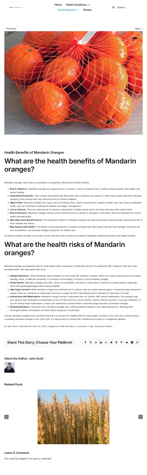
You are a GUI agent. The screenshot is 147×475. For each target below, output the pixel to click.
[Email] (137, 342)
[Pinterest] (121, 342)
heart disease (16, 223)
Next (137, 28)
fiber (72, 202)
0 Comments (81, 326)
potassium (94, 213)
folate (107, 213)
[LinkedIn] (101, 342)
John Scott (12, 326)
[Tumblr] (116, 342)
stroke (31, 223)
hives (21, 279)
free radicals (27, 199)
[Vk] (126, 342)
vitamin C (71, 189)
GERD (56, 286)
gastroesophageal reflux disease (36, 286)
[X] (90, 342)
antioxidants (53, 195)
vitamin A (83, 213)
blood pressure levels (112, 220)
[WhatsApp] (106, 342)
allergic (57, 275)
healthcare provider (65, 303)
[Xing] (132, 342)
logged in (24, 458)
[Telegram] (111, 342)
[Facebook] (85, 342)
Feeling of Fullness (103, 326)
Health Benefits (66, 326)
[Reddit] (95, 342)
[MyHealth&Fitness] (16, 7)
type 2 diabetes (99, 293)
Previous (11, 28)
